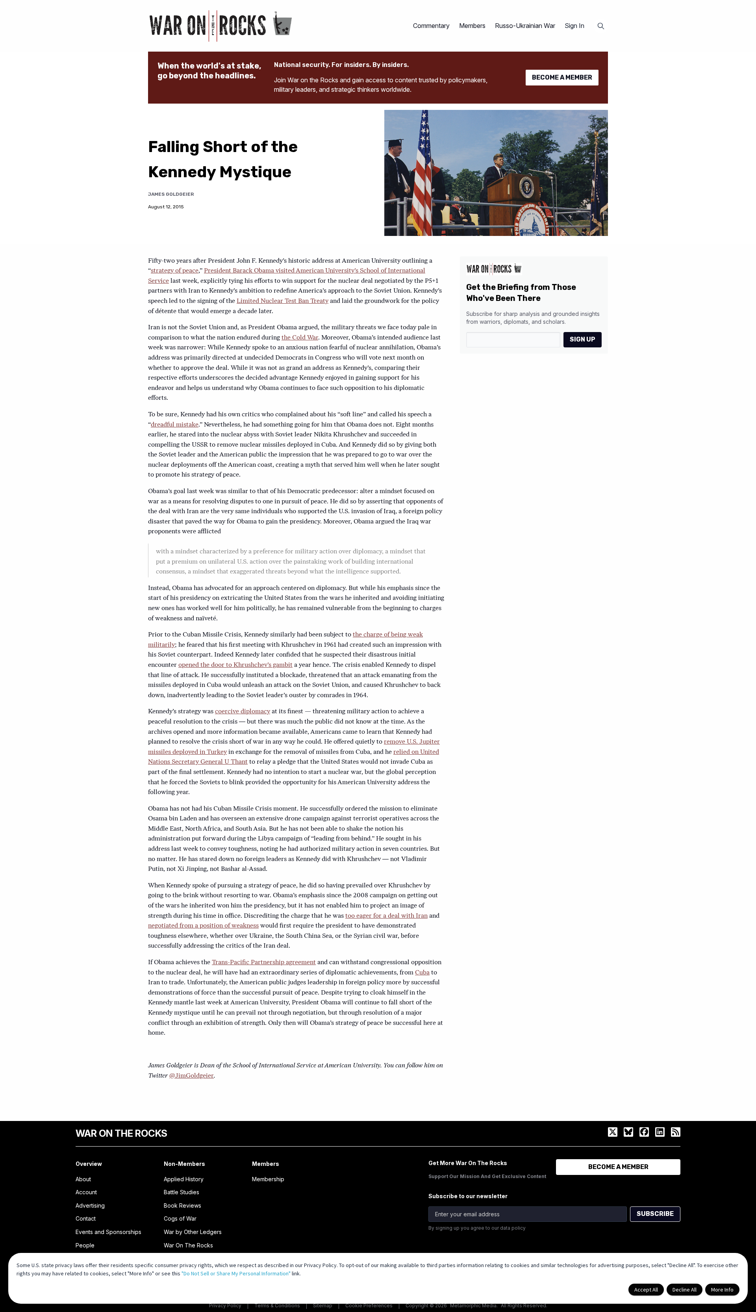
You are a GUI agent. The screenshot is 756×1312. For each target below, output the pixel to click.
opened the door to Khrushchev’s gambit (235, 665)
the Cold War (300, 338)
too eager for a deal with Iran (386, 916)
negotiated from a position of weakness (203, 926)
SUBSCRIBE (655, 1213)
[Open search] (601, 26)
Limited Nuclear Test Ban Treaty (282, 301)
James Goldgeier (171, 194)
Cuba (422, 973)
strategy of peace (174, 271)
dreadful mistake (174, 425)
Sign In (574, 26)
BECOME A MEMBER (562, 77)
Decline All (685, 1289)
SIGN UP (582, 339)
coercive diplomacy (242, 712)
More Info (722, 1289)
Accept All (646, 1289)
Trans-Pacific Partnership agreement (264, 962)
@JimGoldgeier (191, 1076)
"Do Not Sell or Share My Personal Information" (236, 1273)
